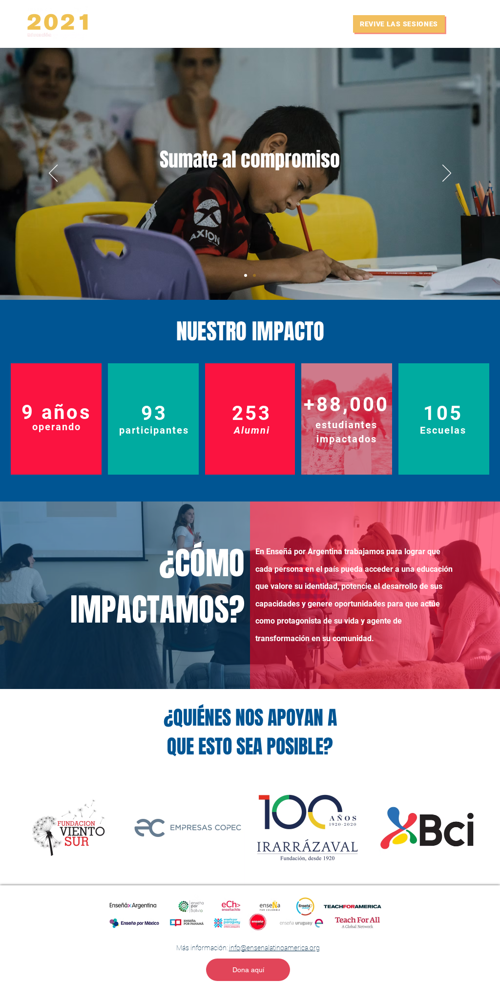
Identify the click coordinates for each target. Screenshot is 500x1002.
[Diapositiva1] (245, 275)
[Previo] (53, 174)
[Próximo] (446, 174)
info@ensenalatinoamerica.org (274, 948)
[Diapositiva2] (254, 275)
